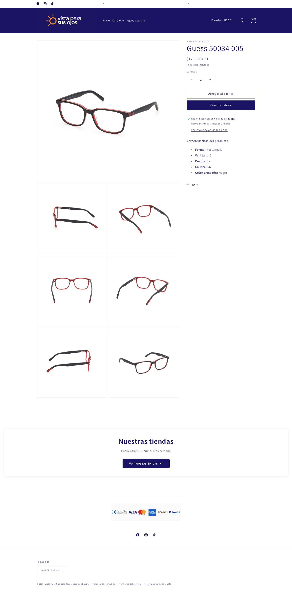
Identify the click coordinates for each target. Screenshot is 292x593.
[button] (243, 20)
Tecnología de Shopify (77, 583)
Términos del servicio (130, 583)
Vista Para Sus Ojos (55, 583)
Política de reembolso (104, 583)
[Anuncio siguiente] (188, 4)
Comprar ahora (221, 105)
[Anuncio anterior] (103, 4)
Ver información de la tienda (209, 130)
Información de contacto (158, 583)
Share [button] (194, 185)
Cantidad (192, 71)
